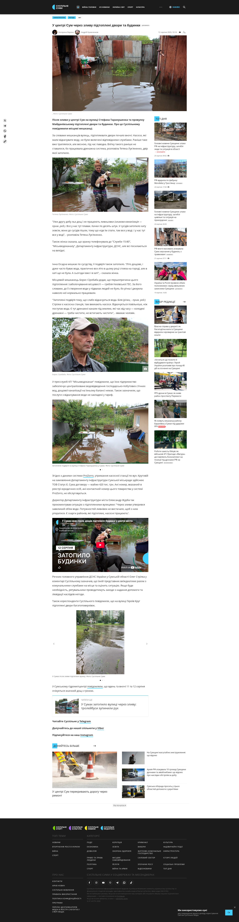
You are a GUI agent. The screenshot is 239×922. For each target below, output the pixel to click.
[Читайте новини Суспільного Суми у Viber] (110, 882)
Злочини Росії (145, 864)
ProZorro (88, 475)
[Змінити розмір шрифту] (184, 32)
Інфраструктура (171, 851)
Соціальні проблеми (174, 864)
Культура (140, 7)
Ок (229, 912)
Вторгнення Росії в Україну (66, 847)
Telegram (85, 721)
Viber (100, 728)
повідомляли (95, 686)
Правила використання (64, 894)
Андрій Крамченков (89, 32)
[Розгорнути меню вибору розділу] (78, 7)
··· (160, 7)
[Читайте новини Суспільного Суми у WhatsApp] (124, 882)
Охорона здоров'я (121, 851)
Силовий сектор (146, 857)
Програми (57, 903)
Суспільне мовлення (63, 890)
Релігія (115, 864)
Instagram (86, 735)
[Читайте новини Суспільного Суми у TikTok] (131, 882)
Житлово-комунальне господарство (149, 852)
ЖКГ (79, 17)
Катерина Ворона (66, 32)
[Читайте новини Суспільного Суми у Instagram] (96, 882)
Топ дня (167, 868)
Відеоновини (145, 868)
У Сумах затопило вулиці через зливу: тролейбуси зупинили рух (108, 706)
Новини (56, 842)
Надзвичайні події (173, 847)
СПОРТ (55, 855)
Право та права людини (95, 858)
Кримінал (143, 842)
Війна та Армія (119, 868)
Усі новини (104, 7)
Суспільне (120, 896)
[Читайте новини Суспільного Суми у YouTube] (103, 882)
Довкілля (92, 851)
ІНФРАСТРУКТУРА (59, 17)
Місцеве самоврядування (121, 858)
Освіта (115, 847)
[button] (5, 120)
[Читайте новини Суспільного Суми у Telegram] (117, 882)
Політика (92, 864)
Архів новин (58, 885)
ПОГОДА (71, 17)
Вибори (142, 847)
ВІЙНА (55, 851)
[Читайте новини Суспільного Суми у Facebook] (89, 882)
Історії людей (170, 857)
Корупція (117, 842)
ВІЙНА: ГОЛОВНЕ (89, 7)
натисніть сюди (122, 898)
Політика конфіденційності (66, 898)
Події (89, 842)
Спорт (130, 7)
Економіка (92, 847)
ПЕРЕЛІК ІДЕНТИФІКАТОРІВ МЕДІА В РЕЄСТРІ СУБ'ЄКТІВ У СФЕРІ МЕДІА (66, 909)
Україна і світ (119, 7)
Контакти (57, 881)
